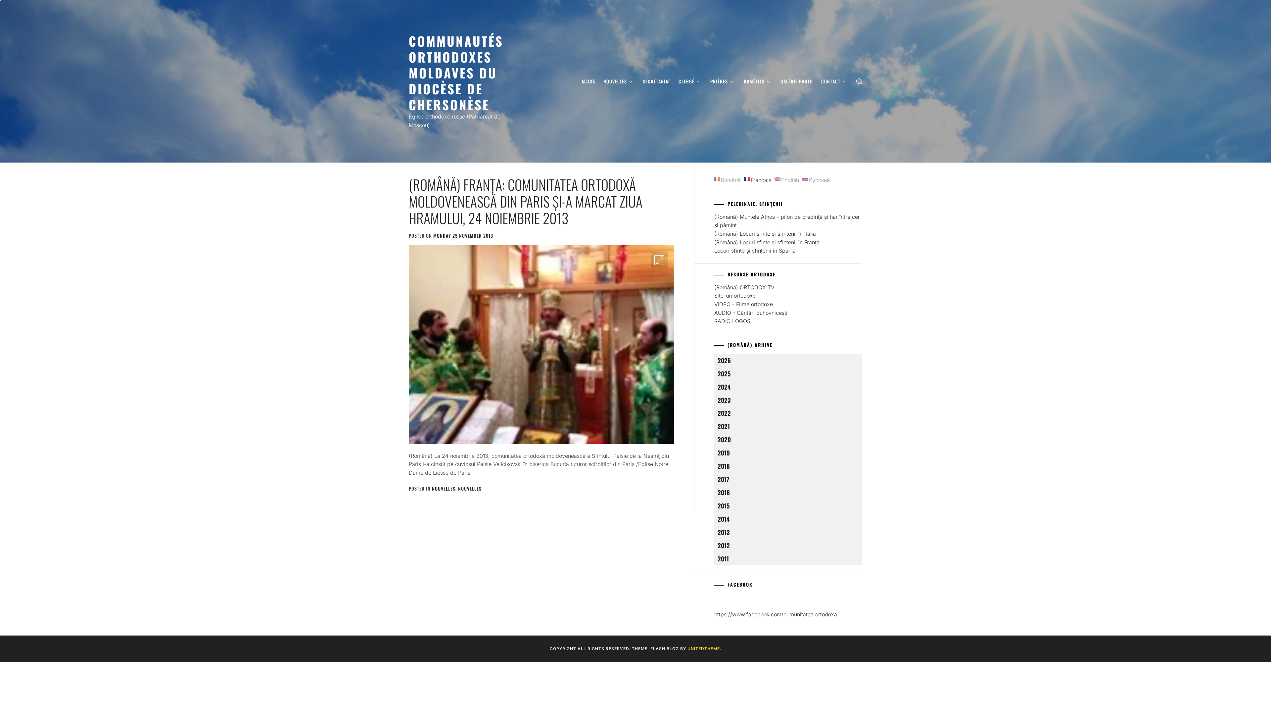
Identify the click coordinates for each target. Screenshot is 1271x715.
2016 (724, 492)
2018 (724, 465)
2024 (724, 386)
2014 (724, 518)
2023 (724, 400)
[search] (859, 81)
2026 (724, 360)
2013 (724, 532)
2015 (724, 505)
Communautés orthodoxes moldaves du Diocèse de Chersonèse (456, 72)
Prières (719, 81)
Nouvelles (615, 81)
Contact (830, 81)
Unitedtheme (703, 648)
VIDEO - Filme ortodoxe (743, 304)
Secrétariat (656, 81)
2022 (724, 412)
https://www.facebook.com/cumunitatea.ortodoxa (775, 614)
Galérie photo (796, 81)
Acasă (588, 81)
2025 (724, 373)
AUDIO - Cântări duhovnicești (750, 313)
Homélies (754, 81)
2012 (724, 545)
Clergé (686, 81)
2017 (723, 479)
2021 (724, 426)
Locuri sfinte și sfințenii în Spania (755, 250)
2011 (723, 558)
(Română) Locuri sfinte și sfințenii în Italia (765, 233)
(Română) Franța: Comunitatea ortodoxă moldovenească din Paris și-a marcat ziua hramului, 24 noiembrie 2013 (525, 201)
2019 (724, 452)
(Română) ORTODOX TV (744, 287)
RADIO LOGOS (732, 321)
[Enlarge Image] (659, 260)
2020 (724, 439)
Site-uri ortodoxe (735, 295)
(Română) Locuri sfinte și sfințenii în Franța (767, 242)
